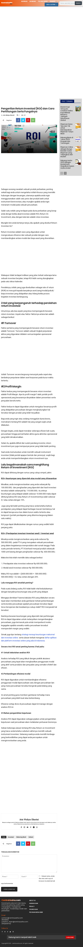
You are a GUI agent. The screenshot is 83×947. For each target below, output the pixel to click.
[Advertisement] (41, 22)
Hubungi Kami (33, 903)
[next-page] (65, 173)
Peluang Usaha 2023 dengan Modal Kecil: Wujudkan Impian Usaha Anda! (67, 164)
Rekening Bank (21, 837)
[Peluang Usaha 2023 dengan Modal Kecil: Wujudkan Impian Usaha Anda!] (78, 162)
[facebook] (21, 827)
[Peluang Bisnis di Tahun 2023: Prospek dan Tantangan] (78, 139)
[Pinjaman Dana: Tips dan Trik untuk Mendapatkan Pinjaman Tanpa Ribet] (78, 125)
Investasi (11, 837)
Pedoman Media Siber (36, 912)
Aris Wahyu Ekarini (8, 115)
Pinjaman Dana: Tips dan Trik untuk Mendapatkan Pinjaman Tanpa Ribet (66, 129)
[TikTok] (7, 931)
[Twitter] (23, 120)
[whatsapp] (37, 827)
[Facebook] (18, 120)
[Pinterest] (28, 120)
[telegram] (34, 827)
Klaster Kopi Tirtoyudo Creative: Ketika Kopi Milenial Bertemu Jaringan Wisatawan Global (66, 113)
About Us (32, 900)
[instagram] (24, 827)
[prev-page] (61, 173)
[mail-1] (27, 827)
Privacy (31, 906)
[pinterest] (30, 827)
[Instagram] (5, 931)
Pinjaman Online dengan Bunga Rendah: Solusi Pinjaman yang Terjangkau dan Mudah (66, 152)
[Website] (13, 931)
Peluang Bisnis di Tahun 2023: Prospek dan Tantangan (66, 140)
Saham (31, 837)
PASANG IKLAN (33, 909)
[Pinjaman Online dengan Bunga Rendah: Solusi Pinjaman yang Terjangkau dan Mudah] (78, 148)
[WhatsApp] (33, 120)
